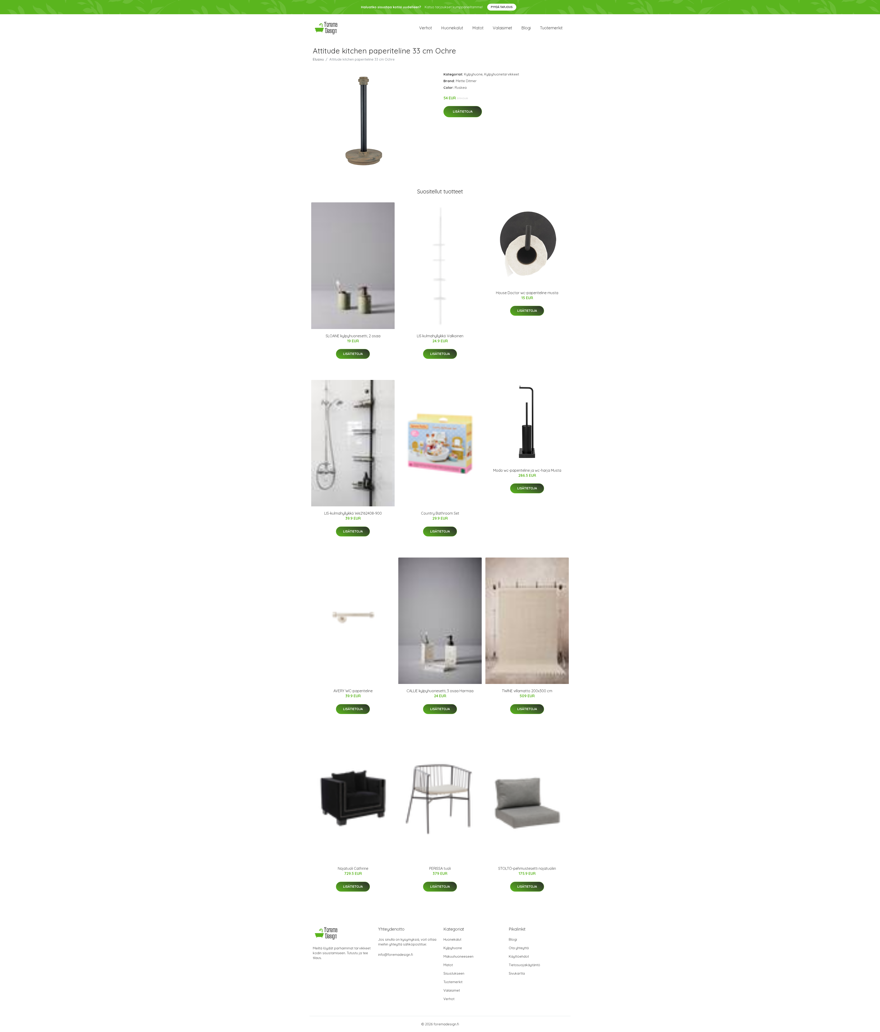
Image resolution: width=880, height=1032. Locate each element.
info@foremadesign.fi (395, 954)
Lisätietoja (463, 111)
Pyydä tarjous (502, 7)
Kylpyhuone (473, 74)
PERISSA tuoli (440, 868)
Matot (478, 28)
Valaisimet (502, 28)
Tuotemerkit (551, 28)
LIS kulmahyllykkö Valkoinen (440, 336)
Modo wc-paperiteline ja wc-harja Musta (527, 470)
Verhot (425, 28)
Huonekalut (452, 28)
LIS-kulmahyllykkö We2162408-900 (353, 513)
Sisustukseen (453, 973)
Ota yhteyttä (519, 948)
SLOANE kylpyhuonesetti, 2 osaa (353, 336)
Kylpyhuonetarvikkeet (501, 74)
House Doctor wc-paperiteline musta (527, 292)
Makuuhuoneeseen (458, 956)
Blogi (526, 28)
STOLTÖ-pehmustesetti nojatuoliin (527, 868)
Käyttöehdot (519, 956)
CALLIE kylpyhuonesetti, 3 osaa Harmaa (440, 691)
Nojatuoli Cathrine (353, 868)
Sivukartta (517, 973)
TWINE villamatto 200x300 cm (527, 691)
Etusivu (318, 59)
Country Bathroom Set (440, 513)
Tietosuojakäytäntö (524, 965)
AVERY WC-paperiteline (353, 691)
